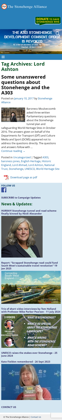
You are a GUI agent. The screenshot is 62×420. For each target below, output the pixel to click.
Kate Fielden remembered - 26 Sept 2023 (25, 361)
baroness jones (10, 161)
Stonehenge (16, 169)
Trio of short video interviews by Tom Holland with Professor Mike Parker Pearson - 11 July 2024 (30, 310)
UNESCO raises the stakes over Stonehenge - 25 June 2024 (29, 354)
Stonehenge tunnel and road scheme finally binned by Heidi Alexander (28, 212)
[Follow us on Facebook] (3, 189)
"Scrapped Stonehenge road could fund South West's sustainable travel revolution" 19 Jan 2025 (29, 265)
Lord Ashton (35, 165)
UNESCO (30, 169)
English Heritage (31, 161)
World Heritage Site (47, 169)
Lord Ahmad (19, 165)
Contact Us (36, 417)
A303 (45, 157)
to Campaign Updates (21, 197)
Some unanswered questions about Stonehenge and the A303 (25, 84)
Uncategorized (22, 157)
